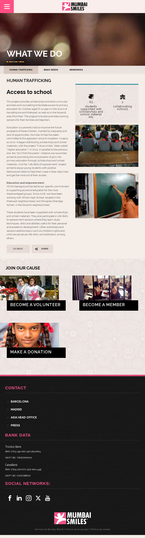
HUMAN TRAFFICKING (20, 70)
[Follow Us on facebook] (10, 498)
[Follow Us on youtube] (47, 498)
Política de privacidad (77, 529)
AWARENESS (76, 70)
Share (44, 249)
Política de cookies (100, 529)
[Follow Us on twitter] (38, 498)
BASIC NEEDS (51, 70)
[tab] (72, 401)
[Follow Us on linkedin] (19, 498)
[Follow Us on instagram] (29, 498)
